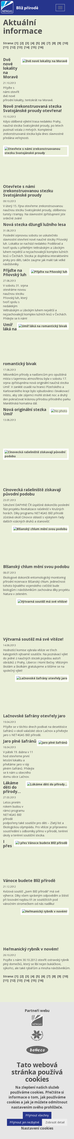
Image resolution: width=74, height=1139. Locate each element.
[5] (38, 43)
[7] (48, 43)
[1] (16, 43)
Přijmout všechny (37, 1115)
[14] (26, 47)
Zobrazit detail (55, 1122)
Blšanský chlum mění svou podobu (36, 566)
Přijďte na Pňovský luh (14, 272)
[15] (33, 47)
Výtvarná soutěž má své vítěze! (33, 639)
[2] (22, 43)
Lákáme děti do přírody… (12, 787)
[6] (43, 43)
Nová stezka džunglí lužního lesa (34, 224)
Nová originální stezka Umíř (24, 412)
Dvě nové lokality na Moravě (10, 68)
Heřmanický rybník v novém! (30, 949)
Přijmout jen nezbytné (24, 1122)
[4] (32, 43)
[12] (12, 47)
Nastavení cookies (37, 1128)
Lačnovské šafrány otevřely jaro (34, 716)
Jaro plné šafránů (19, 741)
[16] (40, 47)
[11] (5, 47)
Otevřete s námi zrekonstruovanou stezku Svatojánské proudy (28, 191)
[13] (19, 47)
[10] (65, 43)
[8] (54, 43)
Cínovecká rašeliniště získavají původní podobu (32, 492)
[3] (27, 43)
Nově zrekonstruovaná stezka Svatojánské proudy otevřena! (32, 108)
